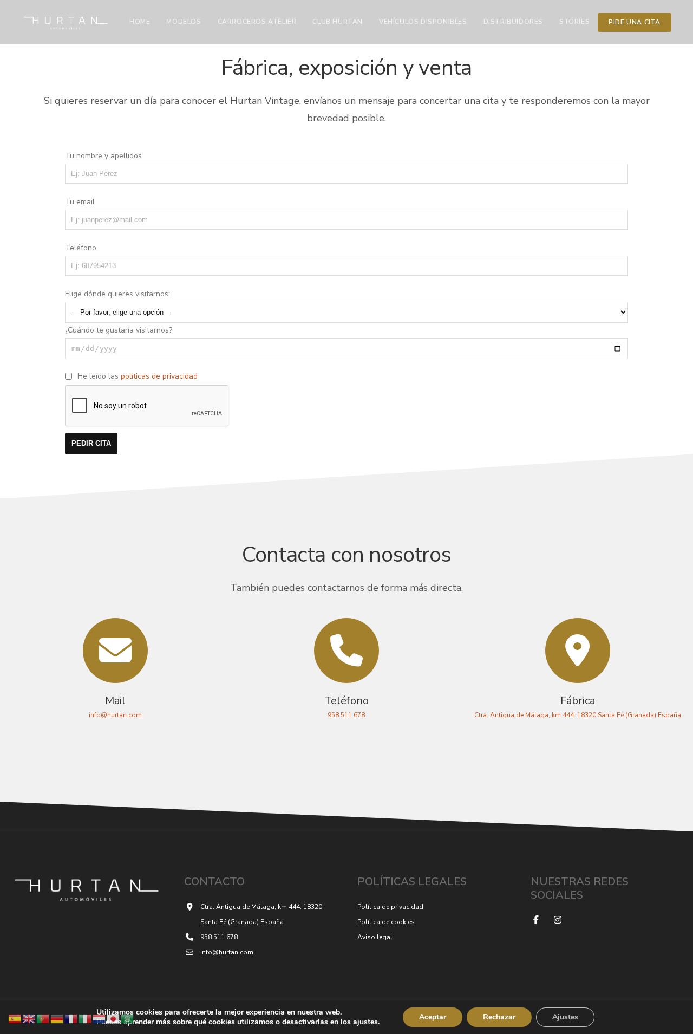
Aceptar (432, 1017)
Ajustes (565, 1017)
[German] (57, 1018)
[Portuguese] (43, 1018)
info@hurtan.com (226, 952)
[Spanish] (15, 1018)
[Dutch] (100, 1018)
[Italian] (86, 1018)
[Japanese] (114, 1018)
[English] (29, 1018)
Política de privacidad (390, 906)
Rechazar (499, 1017)
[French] (71, 1018)
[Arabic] (128, 1018)
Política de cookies (386, 922)
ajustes (365, 1022)
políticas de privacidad (159, 376)
